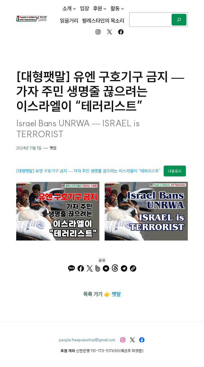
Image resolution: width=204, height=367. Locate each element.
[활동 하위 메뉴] (122, 8)
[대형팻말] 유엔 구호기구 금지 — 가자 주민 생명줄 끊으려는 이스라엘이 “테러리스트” (88, 171)
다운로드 (175, 171)
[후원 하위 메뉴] (105, 8)
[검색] (179, 19)
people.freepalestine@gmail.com (87, 339)
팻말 (53, 148)
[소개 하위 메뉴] (74, 8)
